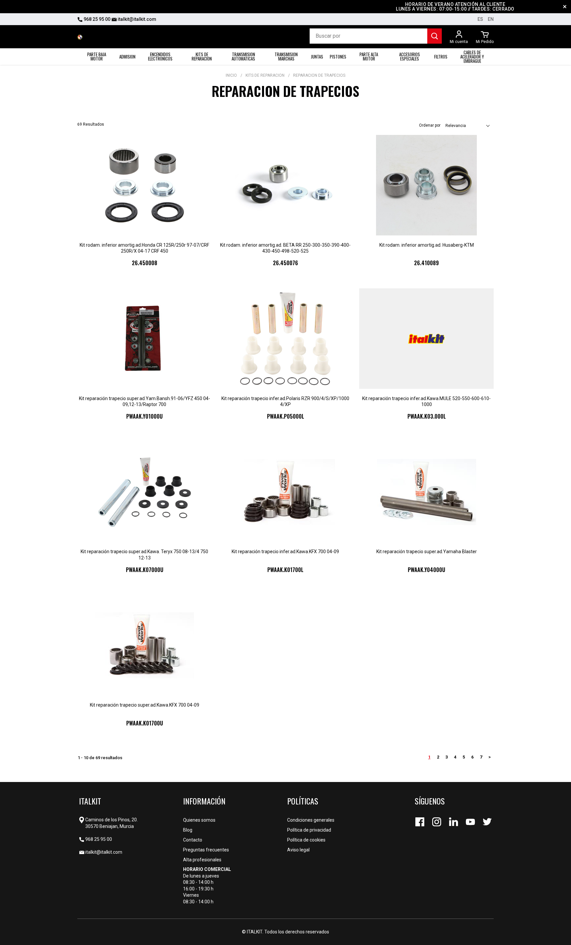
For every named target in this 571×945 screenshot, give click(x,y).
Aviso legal (298, 849)
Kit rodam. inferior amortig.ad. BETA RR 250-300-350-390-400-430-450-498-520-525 (285, 248)
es (480, 19)
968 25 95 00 (96, 19)
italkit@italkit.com (136, 19)
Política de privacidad (309, 830)
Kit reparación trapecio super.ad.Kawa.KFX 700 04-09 (144, 705)
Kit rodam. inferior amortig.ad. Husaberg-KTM (426, 245)
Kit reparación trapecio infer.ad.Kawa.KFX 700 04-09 (285, 551)
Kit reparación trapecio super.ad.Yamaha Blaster (426, 551)
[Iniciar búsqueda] (434, 36)
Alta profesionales (202, 859)
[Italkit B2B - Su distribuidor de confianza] (80, 36)
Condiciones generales (310, 820)
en (491, 19)
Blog (187, 830)
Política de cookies (306, 839)
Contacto (192, 839)
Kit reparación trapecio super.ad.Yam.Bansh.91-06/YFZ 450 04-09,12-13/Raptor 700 (144, 401)
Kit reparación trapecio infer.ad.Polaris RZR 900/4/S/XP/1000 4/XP (285, 401)
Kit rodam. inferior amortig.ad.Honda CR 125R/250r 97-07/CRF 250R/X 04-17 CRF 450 (144, 248)
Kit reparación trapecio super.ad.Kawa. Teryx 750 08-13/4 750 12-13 (144, 554)
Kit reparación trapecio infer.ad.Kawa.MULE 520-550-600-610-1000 (426, 401)
